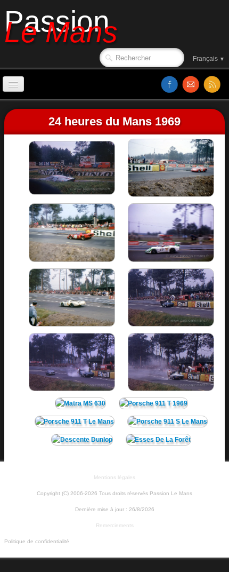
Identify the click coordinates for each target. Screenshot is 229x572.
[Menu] (13, 84)
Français (209, 58)
